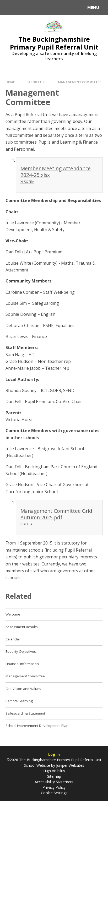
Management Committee (79, 82)
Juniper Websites (69, 765)
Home (10, 82)
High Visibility (54, 770)
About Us (36, 82)
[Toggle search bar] (10, 7)
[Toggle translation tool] (23, 7)
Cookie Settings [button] (54, 792)
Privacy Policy (54, 787)
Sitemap (54, 776)
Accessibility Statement (54, 781)
